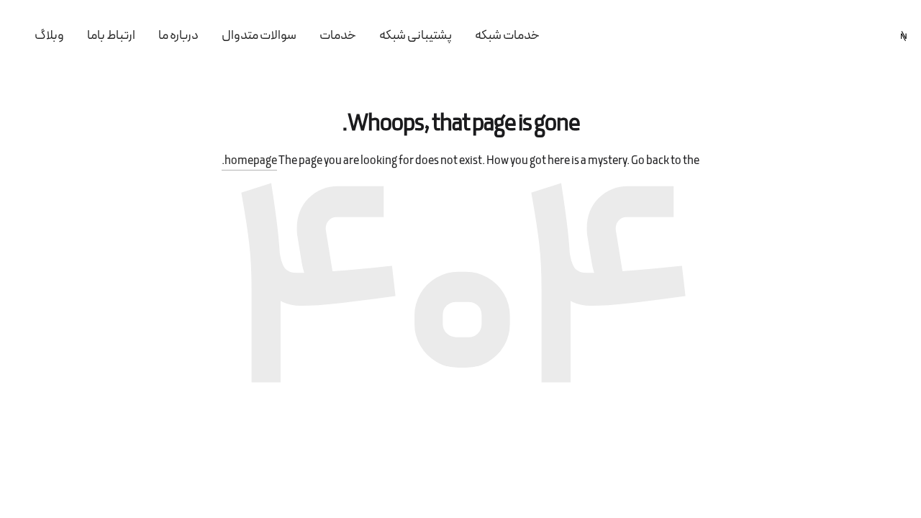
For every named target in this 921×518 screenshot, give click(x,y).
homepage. (249, 161)
